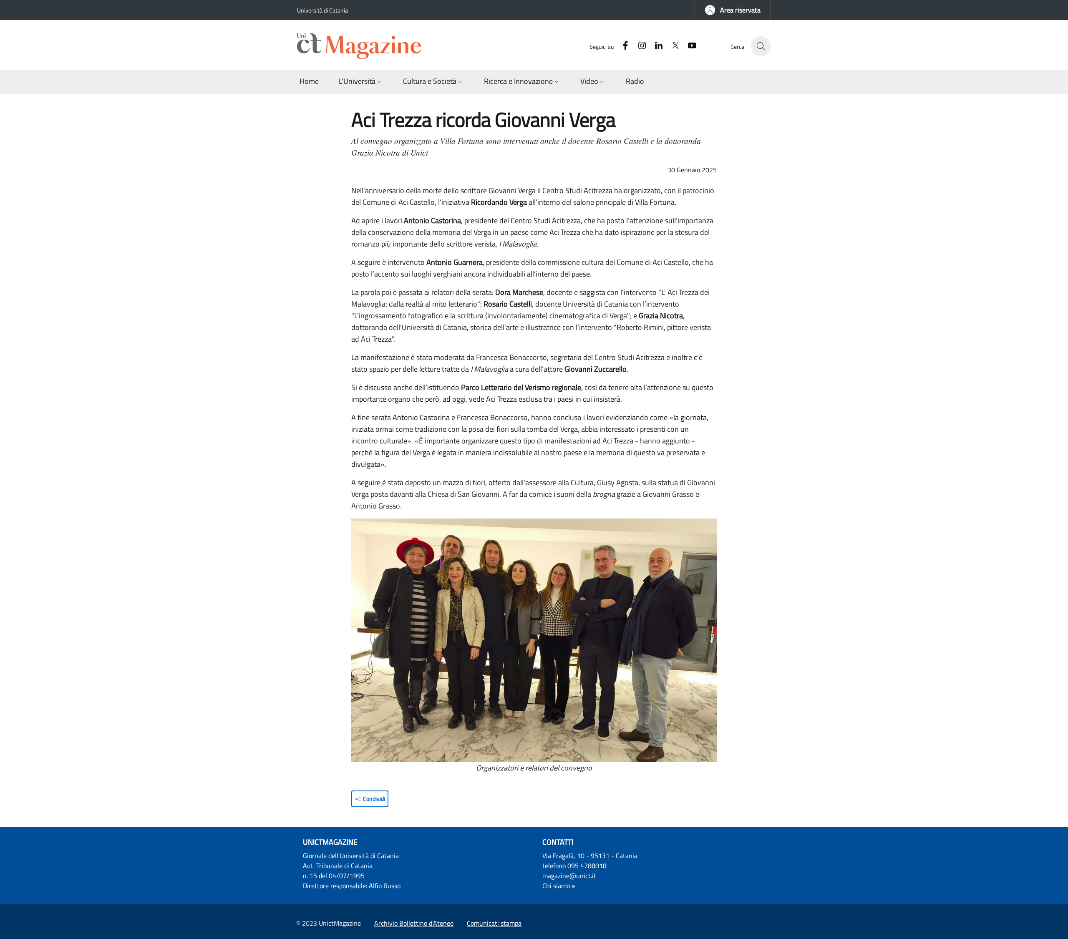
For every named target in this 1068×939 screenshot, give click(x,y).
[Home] (363, 46)
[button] (733, 10)
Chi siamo (556, 886)
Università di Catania (322, 10)
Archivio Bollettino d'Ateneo (413, 923)
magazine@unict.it (569, 876)
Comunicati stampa (494, 923)
